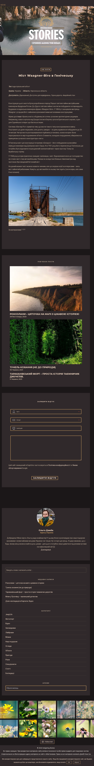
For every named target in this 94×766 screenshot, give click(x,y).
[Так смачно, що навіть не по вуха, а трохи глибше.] (47, 729)
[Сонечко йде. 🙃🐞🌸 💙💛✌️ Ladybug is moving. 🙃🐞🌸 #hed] (28, 710)
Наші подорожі (11, 642)
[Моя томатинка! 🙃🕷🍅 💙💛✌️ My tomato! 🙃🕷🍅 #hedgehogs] (9, 729)
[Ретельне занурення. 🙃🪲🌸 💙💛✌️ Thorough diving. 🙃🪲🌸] (47, 710)
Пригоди (9, 655)
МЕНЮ (3, 5)
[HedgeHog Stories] (46, 31)
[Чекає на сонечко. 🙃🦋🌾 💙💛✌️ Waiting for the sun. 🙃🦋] (66, 710)
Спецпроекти (11, 664)
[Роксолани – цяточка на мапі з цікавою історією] (46, 289)
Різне (8, 660)
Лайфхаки (10, 633)
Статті (8, 669)
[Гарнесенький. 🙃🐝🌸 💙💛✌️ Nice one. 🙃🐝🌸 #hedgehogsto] (85, 729)
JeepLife (9, 614)
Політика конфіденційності (59, 465)
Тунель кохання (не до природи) (19, 588)
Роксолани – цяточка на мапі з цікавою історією (25, 583)
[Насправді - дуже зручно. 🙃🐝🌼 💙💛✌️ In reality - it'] (9, 710)
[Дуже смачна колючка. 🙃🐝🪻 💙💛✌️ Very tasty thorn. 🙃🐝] (66, 729)
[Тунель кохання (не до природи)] (46, 342)
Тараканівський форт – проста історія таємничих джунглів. (29, 592)
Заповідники (11, 628)
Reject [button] (77, 762)
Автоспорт (10, 619)
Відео (8, 623)
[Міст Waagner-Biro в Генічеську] (44, 237)
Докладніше (46, 550)
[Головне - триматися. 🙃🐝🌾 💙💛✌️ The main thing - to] (85, 710)
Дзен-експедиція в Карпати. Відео (19, 601)
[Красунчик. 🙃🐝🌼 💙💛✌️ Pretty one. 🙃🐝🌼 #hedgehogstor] (28, 729)
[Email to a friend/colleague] (47, 237)
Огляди (9, 646)
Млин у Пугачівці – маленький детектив (22, 597)
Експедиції (10, 673)
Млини (8, 637)
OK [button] (69, 762)
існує (19, 117)
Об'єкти (46, 69)
